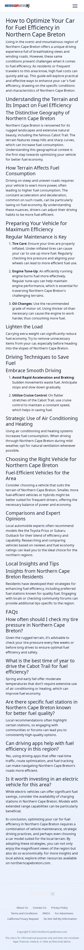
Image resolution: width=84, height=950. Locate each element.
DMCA (46, 913)
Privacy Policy (59, 907)
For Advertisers (64, 913)
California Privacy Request (23, 919)
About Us (22, 907)
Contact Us (39, 907)
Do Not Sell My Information (60, 919)
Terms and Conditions (24, 913)
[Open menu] (75, 6)
